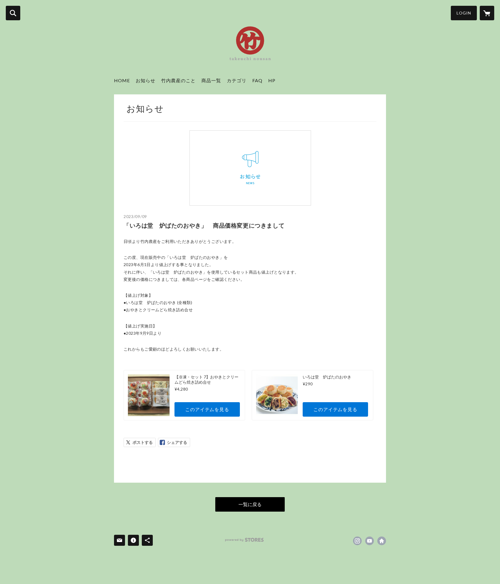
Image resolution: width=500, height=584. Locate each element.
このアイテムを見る (207, 409)
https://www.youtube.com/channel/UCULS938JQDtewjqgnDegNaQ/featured (369, 541)
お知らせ (145, 80)
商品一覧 (211, 80)
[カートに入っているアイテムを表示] (487, 13)
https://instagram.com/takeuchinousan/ (357, 541)
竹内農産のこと (178, 80)
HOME (122, 80)
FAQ (257, 80)
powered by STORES (244, 540)
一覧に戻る (250, 504)
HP (271, 80)
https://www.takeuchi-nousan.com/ (381, 541)
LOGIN (464, 12)
